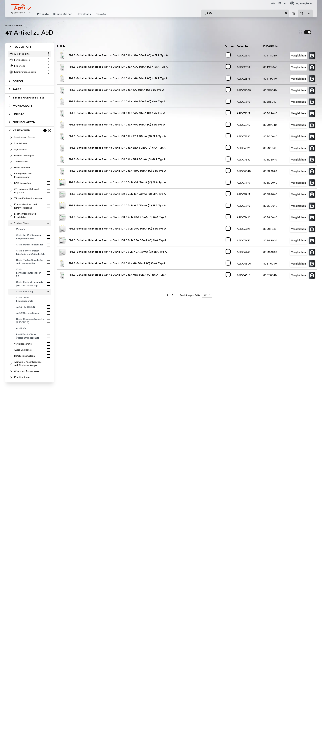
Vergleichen (298, 55)
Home (8, 25)
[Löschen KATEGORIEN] (50, 130)
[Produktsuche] (204, 13)
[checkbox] (48, 137)
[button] (29, 81)
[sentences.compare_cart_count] (293, 13)
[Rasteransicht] (301, 32)
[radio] (48, 53)
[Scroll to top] (312, 735)
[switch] (307, 32)
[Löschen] (286, 13)
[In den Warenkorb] (312, 55)
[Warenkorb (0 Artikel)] (302, 13)
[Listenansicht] (315, 32)
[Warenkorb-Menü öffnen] (309, 13)
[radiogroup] (29, 63)
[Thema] (273, 3)
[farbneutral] (228, 55)
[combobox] (245, 13)
